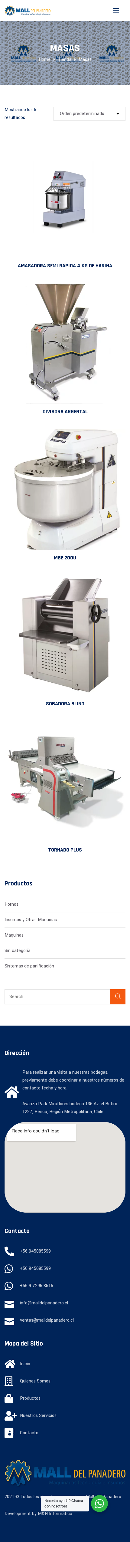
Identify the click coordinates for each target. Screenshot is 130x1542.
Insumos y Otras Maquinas (31, 920)
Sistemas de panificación (29, 966)
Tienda (64, 59)
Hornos (11, 904)
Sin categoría (18, 950)
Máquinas (14, 935)
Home (44, 59)
